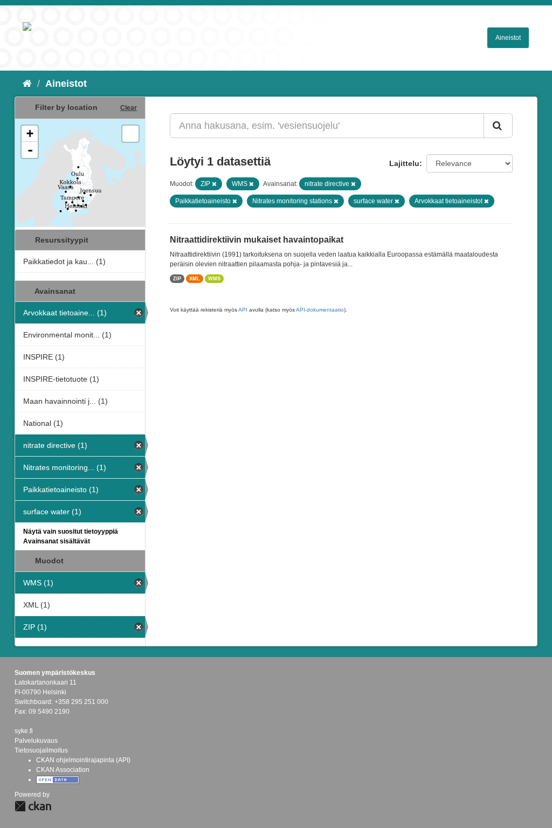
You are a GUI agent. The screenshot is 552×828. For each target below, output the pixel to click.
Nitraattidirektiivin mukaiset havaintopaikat (256, 239)
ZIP (177, 278)
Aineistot (508, 38)
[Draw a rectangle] (130, 134)
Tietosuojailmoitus (41, 750)
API (242, 310)
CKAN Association (62, 770)
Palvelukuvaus (36, 740)
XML (194, 278)
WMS (214, 278)
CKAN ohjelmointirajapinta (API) (83, 760)
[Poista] (214, 184)
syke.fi (24, 731)
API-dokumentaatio (320, 310)
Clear (128, 108)
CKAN (33, 806)
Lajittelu (404, 163)
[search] (498, 125)
